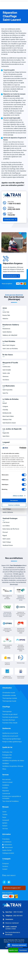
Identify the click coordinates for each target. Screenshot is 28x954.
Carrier (4, 812)
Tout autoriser (14, 500)
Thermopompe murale (9, 701)
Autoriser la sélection (14, 505)
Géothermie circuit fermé (10, 733)
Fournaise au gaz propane (10, 717)
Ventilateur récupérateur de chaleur (13, 760)
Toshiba (4, 814)
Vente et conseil (7, 782)
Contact (4, 869)
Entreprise (5, 863)
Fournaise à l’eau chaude (9, 723)
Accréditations (6, 842)
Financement (9, 847)
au (11, 928)
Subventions (8, 844)
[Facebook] (4, 882)
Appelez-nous (13, 950)
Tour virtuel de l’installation (10, 801)
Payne (4, 817)
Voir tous (5, 828)
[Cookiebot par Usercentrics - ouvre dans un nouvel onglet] (19, 448)
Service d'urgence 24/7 (13, 888)
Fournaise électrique (8, 720)
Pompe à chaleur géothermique (12, 741)
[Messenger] (9, 882)
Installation (5, 785)
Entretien (5, 788)
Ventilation (5, 763)
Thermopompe (7, 711)
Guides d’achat (6, 850)
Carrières (5, 866)
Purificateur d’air (7, 752)
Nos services (6, 779)
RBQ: (9, 875)
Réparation (5, 790)
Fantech (4, 826)
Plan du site (13, 942)
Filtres (4, 769)
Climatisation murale (8, 692)
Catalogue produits (8, 853)
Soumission (23, 950)
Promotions (6, 839)
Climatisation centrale (9, 695)
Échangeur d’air (7, 755)
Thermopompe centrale (9, 698)
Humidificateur (7, 758)
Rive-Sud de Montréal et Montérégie (12, 933)
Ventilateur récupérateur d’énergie (12, 766)
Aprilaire (4, 823)
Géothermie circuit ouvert (10, 736)
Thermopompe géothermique (11, 739)
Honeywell (5, 820)
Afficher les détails (18, 495)
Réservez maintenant (12, 923)
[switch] (24, 479)
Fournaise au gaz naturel (9, 714)
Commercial (6, 793)
